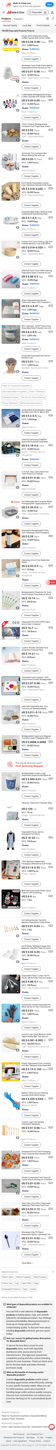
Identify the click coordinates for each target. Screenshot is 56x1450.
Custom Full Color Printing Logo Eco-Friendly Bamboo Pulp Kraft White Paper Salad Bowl (37, 243)
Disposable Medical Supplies (14, 391)
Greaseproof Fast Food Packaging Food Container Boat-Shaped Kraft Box (36, 1153)
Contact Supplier (31, 58)
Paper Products (40, 1277)
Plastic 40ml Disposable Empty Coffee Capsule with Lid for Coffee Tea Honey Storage (36, 38)
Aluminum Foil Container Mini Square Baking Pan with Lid (34, 154)
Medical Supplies (23, 1277)
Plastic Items (7, 1277)
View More (27, 1262)
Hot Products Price (35, 1434)
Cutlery (33, 1289)
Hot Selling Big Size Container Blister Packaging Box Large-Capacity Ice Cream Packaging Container (37, 503)
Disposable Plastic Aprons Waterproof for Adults (33, 833)
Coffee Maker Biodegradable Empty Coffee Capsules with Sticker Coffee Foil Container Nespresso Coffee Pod (37, 96)
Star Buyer (30, 1437)
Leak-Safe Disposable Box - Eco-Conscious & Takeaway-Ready (35, 707)
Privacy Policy (35, 1441)
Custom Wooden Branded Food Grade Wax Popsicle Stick (35, 648)
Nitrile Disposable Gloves (30, 403)
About (8, 1441)
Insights (49, 1437)
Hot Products (18, 1434)
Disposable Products (11, 1289)
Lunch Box (26, 25)
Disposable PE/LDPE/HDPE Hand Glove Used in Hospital (36, 623)
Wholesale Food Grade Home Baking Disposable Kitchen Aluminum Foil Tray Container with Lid (37, 67)
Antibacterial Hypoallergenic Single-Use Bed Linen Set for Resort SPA (36, 411)
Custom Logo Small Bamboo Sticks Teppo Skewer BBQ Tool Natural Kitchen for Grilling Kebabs (36, 1036)
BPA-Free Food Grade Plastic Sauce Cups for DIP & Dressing (36, 891)
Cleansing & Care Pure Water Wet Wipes (35, 561)
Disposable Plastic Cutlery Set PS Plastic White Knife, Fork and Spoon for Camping (37, 977)
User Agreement (20, 1441)
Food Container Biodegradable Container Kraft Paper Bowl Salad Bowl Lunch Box (36, 126)
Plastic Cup (7, 1283)
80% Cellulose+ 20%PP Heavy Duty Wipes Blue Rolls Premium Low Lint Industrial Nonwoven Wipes (36, 328)
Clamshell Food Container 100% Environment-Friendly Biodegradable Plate (37, 679)
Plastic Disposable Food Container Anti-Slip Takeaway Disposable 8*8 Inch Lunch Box (36, 1065)
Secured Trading (10, 25)
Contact (46, 1441)
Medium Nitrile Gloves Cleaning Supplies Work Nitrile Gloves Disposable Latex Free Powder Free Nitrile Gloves (36, 1096)
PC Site (40, 1437)
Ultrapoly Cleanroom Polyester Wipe (37, 803)
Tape (36, 1283)
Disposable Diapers (10, 397)
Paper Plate (26, 1283)
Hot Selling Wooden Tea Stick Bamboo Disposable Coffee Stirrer (36, 921)
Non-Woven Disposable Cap (33, 397)
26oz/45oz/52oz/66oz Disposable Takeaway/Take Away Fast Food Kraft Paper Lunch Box (36, 1205)
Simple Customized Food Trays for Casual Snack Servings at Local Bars (37, 1178)
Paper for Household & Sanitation (16, 385)
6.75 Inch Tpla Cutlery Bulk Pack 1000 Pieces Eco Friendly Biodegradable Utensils (35, 474)
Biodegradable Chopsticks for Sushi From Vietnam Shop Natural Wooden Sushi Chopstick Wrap (37, 594)
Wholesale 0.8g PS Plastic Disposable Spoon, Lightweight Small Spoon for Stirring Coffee (37, 1234)
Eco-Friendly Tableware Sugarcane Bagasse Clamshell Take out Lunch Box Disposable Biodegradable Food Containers (37, 949)
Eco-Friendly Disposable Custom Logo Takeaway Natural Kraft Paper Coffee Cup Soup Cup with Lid (37, 185)
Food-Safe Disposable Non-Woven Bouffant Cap (36, 357)
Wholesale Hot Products (14, 1437)
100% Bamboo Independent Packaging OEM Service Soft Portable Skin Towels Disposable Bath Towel (37, 863)
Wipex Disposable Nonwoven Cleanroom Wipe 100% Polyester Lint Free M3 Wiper (37, 302)
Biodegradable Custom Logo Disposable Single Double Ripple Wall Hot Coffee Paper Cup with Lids (37, 775)
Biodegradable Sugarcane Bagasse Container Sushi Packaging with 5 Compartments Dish (36, 738)
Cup (17, 1283)
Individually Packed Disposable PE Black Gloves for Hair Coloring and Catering (36, 1007)
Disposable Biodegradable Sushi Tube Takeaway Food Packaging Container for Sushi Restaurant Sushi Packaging (37, 533)
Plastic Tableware (36, 391)
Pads (25, 1289)
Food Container (43, 25)
